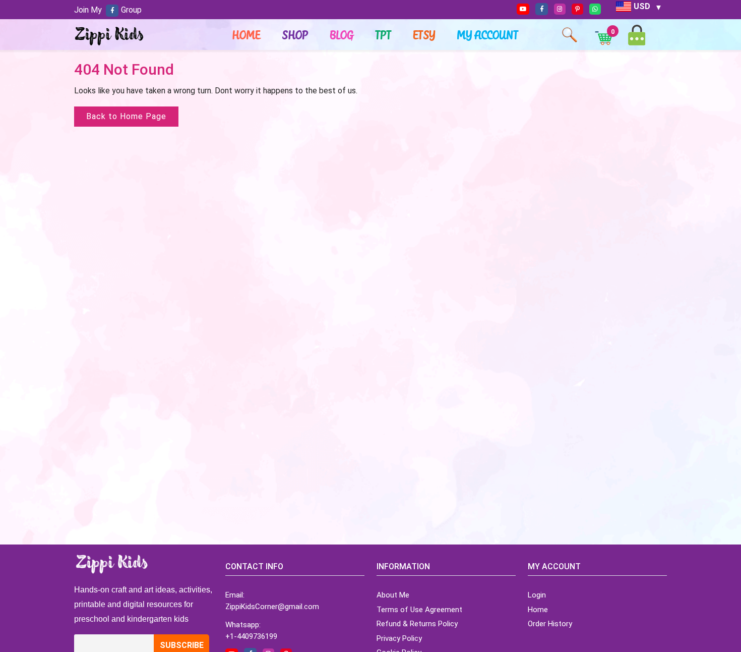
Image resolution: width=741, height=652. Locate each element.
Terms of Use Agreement (419, 609)
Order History (550, 623)
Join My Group (108, 10)
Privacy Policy (399, 638)
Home (246, 35)
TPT (384, 35)
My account (488, 35)
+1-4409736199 (251, 636)
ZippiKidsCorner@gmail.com (272, 606)
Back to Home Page (126, 116)
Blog (342, 35)
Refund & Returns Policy (417, 623)
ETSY (424, 35)
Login (537, 595)
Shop (295, 35)
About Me (393, 595)
